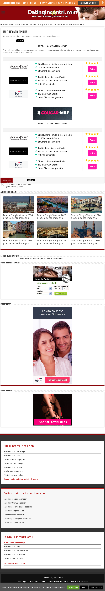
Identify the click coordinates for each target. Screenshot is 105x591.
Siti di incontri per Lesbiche (16, 550)
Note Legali (22, 581)
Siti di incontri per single (14, 451)
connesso (35, 258)
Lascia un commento (33, 36)
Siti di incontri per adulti (14, 515)
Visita (92, 69)
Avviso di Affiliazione (79, 581)
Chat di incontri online (13, 475)
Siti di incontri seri (12, 455)
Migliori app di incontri (14, 471)
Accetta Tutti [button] (73, 587)
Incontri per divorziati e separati (18, 507)
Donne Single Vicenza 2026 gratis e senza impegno (18, 216)
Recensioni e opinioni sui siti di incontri (22, 479)
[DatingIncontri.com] (52, 13)
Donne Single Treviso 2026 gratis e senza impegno (17, 242)
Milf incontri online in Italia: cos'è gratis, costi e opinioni (36, 24)
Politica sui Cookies (37, 581)
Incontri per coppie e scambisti (17, 519)
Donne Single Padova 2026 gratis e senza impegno (85, 242)
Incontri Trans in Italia (13, 558)
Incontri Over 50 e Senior (15, 503)
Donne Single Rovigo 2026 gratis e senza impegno (51, 242)
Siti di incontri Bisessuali (14, 554)
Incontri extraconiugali (14, 463)
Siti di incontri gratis (13, 467)
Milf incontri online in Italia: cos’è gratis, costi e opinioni (18, 185)
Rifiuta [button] (84, 587)
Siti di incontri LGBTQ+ (14, 542)
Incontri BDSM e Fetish (14, 523)
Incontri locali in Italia (14, 563)
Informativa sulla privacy (58, 581)
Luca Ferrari (10, 36)
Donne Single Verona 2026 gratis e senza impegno (51, 216)
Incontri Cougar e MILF (14, 511)
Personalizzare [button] (96, 587)
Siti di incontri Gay (12, 546)
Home (5, 24)
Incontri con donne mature (16, 499)
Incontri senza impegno (14, 459)
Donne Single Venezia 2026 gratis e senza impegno (86, 216)
